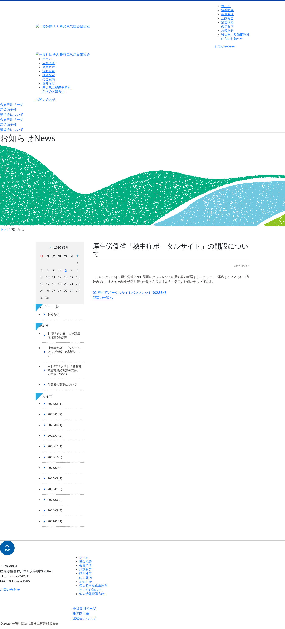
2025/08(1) (55, 478)
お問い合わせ (224, 46)
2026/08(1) (55, 404)
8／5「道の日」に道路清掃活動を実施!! (64, 335)
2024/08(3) (55, 510)
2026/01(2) (55, 436)
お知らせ (227, 30)
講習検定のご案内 (227, 24)
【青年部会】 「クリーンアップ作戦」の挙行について (64, 351)
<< (51, 247)
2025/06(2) (55, 500)
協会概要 (227, 10)
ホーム (226, 6)
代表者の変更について (62, 384)
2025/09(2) (55, 468)
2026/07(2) (55, 414)
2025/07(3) (55, 489)
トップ (5, 229)
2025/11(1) (55, 446)
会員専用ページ (11, 104)
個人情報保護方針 (91, 594)
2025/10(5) (55, 457)
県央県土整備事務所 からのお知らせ (235, 36)
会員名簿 (227, 14)
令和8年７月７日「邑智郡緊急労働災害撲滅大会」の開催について (64, 370)
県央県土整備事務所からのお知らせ (93, 587)
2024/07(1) (55, 521)
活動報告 (227, 18)
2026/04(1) (55, 425)
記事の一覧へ (103, 297)
